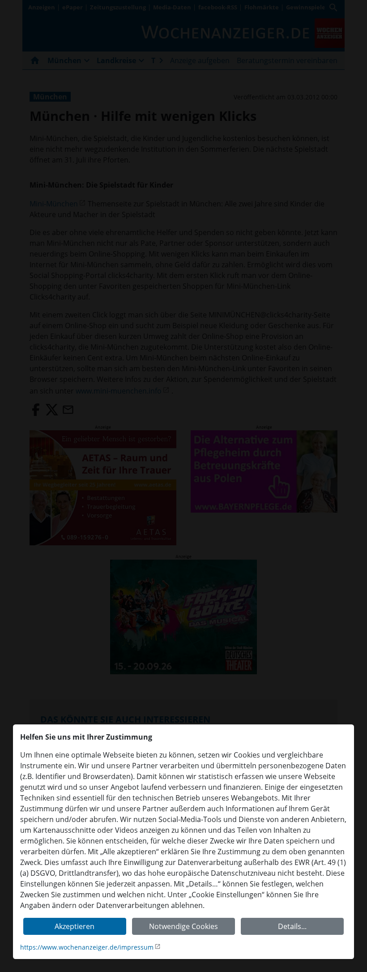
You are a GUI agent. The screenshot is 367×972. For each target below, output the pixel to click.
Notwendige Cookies (183, 926)
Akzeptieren (74, 926)
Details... (292, 926)
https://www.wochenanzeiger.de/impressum (87, 947)
